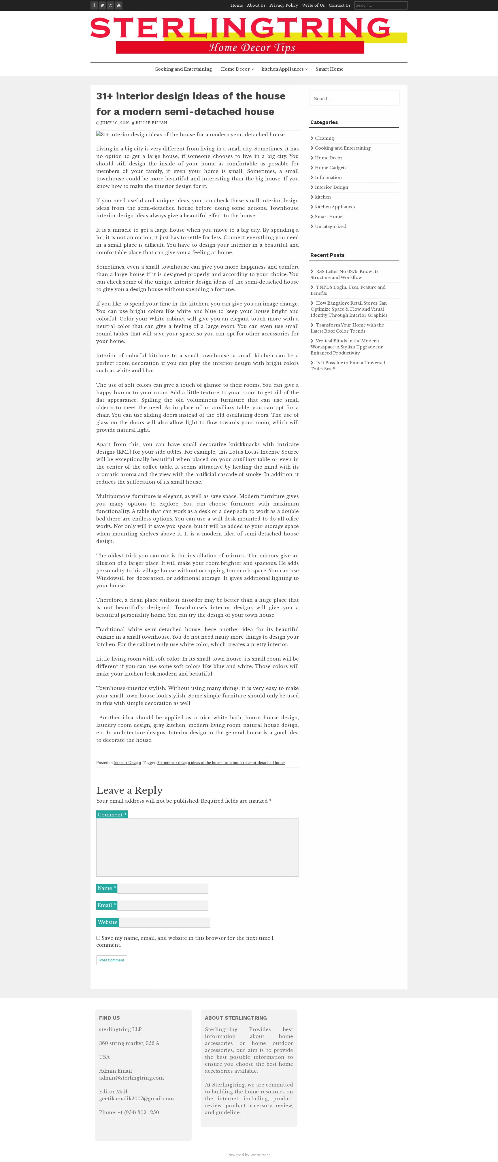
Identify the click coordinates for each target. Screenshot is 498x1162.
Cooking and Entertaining (183, 69)
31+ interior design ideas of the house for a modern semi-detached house (221, 763)
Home (237, 5)
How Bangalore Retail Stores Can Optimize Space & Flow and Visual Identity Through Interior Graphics (349, 309)
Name (107, 888)
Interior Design (127, 763)
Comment (112, 815)
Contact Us (339, 5)
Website (108, 922)
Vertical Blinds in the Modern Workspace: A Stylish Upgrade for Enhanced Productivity (347, 347)
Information (328, 177)
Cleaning (324, 138)
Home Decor (235, 69)
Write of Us (313, 5)
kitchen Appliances (283, 69)
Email (107, 905)
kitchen (323, 197)
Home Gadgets (330, 167)
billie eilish (151, 123)
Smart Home (330, 69)
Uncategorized (330, 226)
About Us (256, 5)
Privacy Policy (283, 5)
